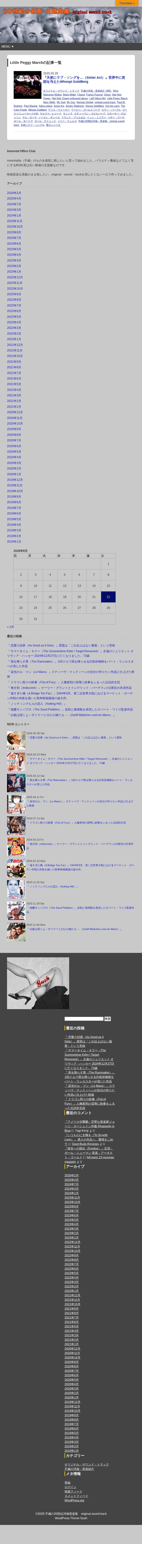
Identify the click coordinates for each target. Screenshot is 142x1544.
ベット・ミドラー (96, 117)
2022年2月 (14, 333)
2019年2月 (14, 536)
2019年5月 (14, 519)
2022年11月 (15, 282)
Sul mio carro (112, 106)
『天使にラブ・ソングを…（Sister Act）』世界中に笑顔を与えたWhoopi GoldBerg (84, 79)
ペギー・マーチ (116, 117)
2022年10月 (15, 288)
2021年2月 (14, 401)
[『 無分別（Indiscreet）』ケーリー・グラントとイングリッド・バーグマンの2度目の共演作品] (16, 847)
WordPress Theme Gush (71, 1518)
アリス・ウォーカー (59, 109)
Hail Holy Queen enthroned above (70, 98)
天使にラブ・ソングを (33, 125)
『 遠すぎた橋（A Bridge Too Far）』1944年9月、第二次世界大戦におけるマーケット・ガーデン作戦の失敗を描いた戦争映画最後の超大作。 (80, 867)
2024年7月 (14, 204)
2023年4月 (14, 254)
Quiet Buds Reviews (85, 1144)
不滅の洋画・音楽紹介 (93, 90)
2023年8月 (14, 232)
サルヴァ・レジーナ (51, 113)
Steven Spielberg (94, 106)
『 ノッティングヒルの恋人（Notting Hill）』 (37, 703)
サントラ (68, 113)
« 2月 (10, 626)
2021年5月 (14, 384)
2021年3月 (14, 395)
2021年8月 (14, 367)
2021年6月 (14, 378)
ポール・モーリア (23, 121)
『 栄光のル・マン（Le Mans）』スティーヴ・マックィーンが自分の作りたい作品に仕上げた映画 (79, 803)
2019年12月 (15, 479)
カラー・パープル (111, 109)
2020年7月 (14, 440)
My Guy (71, 102)
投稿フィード (73, 1491)
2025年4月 (14, 198)
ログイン (70, 1487)
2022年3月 (14, 327)
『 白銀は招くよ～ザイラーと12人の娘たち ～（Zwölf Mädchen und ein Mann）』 (61, 715)
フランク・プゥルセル (73, 117)
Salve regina (45, 106)
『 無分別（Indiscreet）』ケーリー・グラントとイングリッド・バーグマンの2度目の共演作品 (69, 687)
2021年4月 (14, 389)
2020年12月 (15, 412)
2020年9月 (14, 429)
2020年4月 (14, 457)
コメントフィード (76, 1496)
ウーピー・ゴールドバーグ (85, 109)
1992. (108, 90)
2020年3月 (14, 463)
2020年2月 (14, 468)
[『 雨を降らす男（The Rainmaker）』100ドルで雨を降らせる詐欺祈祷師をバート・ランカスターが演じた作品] (16, 783)
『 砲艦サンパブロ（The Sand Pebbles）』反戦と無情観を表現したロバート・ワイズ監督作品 (70, 709)
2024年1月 (14, 215)
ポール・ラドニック (45, 121)
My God (61, 102)
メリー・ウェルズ (67, 121)
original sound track (105, 102)
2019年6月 (14, 513)
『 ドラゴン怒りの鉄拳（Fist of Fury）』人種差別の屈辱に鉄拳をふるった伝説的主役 (63, 682)
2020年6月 (14, 446)
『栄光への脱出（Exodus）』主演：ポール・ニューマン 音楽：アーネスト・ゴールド (89, 1153)
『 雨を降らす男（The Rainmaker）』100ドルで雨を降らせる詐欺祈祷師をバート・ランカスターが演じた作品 (79, 782)
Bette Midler (69, 94)
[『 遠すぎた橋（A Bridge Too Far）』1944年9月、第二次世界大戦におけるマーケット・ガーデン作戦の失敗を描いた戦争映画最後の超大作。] (16, 868)
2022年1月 (14, 339)
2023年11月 (15, 221)
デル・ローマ (29, 117)
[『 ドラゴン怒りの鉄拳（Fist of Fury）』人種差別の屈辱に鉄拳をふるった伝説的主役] (16, 825)
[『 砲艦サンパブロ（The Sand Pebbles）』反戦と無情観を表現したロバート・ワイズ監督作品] (16, 910)
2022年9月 (14, 294)
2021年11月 (15, 350)
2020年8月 (14, 434)
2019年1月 (14, 541)
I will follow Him (97, 98)
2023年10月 (15, 226)
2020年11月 (15, 418)
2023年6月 (14, 243)
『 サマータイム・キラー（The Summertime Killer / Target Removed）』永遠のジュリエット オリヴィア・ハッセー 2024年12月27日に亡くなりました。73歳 (79, 761)
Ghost (107, 94)
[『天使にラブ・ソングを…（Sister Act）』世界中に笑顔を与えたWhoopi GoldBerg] (27, 73)
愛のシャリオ (53, 125)
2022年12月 (15, 277)
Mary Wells (49, 102)
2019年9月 (14, 496)
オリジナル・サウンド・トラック (61, 90)
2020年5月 (14, 451)
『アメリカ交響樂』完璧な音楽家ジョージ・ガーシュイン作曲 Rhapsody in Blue (90, 1126)
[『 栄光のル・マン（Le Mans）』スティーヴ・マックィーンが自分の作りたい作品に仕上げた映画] (16, 804)
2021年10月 (15, 356)
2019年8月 (14, 502)
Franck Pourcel (94, 94)
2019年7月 (14, 507)
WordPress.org (74, 1500)
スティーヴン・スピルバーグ (89, 113)
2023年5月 (14, 249)
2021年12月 (15, 344)
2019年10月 (15, 491)
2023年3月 (14, 260)
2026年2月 (14, 193)
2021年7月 (14, 373)
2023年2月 (14, 266)
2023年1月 (14, 271)
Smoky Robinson (75, 106)
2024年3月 (14, 209)
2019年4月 (14, 524)
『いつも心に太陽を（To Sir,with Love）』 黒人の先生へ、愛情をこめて (89, 1140)
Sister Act (59, 106)
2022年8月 (14, 299)
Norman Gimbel (85, 102)
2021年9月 (14, 361)
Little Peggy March (117, 98)
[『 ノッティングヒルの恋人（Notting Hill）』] (16, 889)
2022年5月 (14, 316)
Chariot (81, 94)
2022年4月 (14, 322)
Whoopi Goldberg (37, 109)
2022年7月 (14, 305)
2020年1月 (14, 474)
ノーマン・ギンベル (49, 117)
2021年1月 (14, 406)
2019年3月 (14, 530)
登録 (67, 1482)
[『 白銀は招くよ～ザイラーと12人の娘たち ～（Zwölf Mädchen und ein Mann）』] (16, 932)
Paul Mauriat (30, 106)
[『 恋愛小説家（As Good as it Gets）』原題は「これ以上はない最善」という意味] (16, 740)
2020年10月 (15, 423)
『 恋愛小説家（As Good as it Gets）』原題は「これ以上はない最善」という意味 (61, 645)
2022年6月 (14, 311)
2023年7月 (14, 237)
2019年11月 (15, 485)
